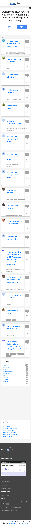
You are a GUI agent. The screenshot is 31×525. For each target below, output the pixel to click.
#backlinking (21, 269)
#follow (14, 320)
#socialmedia (6, 379)
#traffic (11, 335)
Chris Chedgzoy (24, 523)
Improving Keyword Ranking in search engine (13, 139)
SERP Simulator (7, 426)
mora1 (11, 450)
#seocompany (9, 166)
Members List (5, 495)
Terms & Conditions (6, 488)
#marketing (6, 373)
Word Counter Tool (8, 436)
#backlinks (8, 271)
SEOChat (12, 522)
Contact (3, 478)
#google (5, 369)
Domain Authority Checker (10, 428)
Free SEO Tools (5, 481)
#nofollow (8, 320)
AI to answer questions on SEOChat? (11, 507)
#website (5, 377)
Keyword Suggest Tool (9, 432)
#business (8, 215)
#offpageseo (13, 269)
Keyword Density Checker (10, 434)
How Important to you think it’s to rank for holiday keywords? (14, 279)
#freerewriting (21, 53)
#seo (7, 68)
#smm (4, 383)
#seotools (8, 304)
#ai (7, 53)
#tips (15, 199)
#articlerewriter (12, 53)
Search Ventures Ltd (13, 523)
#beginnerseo (21, 199)
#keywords (6, 375)
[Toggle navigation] (3, 3)
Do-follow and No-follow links (9, 510)
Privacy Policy (5, 485)
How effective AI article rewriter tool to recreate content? (14, 43)
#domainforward (10, 128)
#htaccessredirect (10, 130)
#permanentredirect (19, 128)
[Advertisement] (15, 403)
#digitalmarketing (8, 371)
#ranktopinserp (9, 164)
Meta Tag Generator (8, 430)
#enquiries (15, 215)
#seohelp (18, 99)
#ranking (12, 99)
